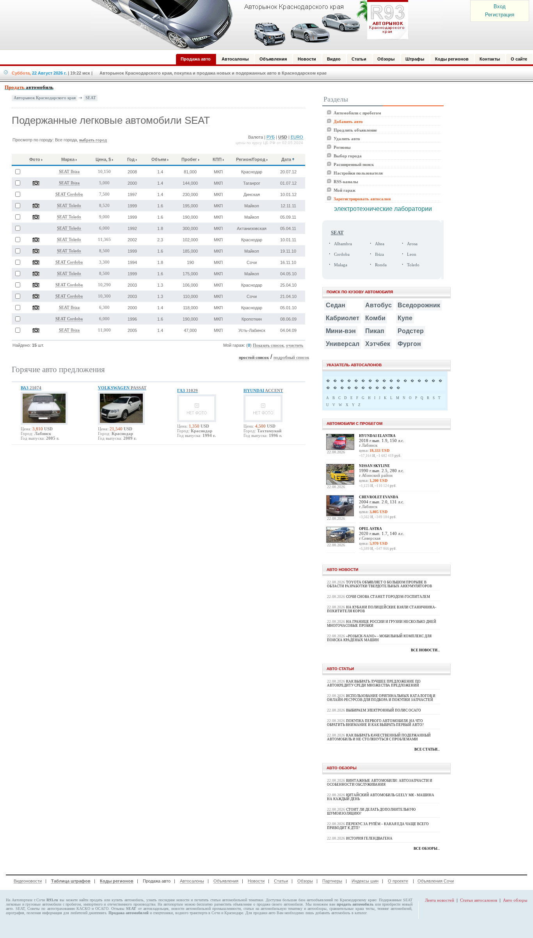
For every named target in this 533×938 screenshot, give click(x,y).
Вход (500, 6)
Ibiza (379, 254)
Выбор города (348, 155)
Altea (379, 244)
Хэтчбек (377, 344)
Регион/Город (250, 159)
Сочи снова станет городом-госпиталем (388, 597)
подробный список (291, 357)
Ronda (381, 265)
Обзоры (305, 881)
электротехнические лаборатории (383, 208)
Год (131, 159)
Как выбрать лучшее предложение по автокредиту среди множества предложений (374, 683)
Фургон (409, 344)
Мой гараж (344, 190)
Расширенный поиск (354, 164)
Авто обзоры (515, 900)
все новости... (425, 650)
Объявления (225, 881)
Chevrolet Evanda (378, 497)
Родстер (411, 331)
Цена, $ (103, 159)
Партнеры (332, 881)
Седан (335, 305)
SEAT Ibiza (69, 171)
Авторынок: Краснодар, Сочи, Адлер (247, 24)
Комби (375, 318)
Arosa (412, 244)
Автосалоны (192, 881)
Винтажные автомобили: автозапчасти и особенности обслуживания (379, 782)
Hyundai (263, 390)
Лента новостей (439, 900)
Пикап (374, 331)
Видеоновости (28, 881)
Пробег (189, 159)
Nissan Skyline (374, 466)
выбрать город (93, 140)
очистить (294, 345)
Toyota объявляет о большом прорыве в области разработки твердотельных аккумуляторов (379, 584)
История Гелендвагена (369, 838)
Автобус (378, 305)
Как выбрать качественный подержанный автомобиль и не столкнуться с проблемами (379, 737)
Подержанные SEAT (395, 900)
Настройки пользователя (358, 173)
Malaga (340, 265)
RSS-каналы (346, 181)
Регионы (342, 147)
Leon (411, 254)
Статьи (281, 881)
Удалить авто (347, 138)
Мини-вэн (341, 331)
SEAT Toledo (69, 205)
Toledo (413, 265)
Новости (256, 881)
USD (282, 137)
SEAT (90, 97)
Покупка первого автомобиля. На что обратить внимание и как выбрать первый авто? (375, 723)
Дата (286, 159)
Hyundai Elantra (377, 436)
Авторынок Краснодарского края (45, 98)
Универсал (342, 344)
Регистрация (499, 15)
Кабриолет (342, 318)
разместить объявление (233, 904)
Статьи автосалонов (478, 900)
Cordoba (342, 254)
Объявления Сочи (436, 881)
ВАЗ (31, 387)
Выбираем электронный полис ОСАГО (383, 710)
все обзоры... (427, 849)
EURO (297, 137)
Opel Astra (370, 529)
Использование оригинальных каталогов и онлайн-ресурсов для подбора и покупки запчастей (381, 698)
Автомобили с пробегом (357, 113)
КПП (217, 159)
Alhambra (343, 244)
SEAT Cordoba (69, 194)
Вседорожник (419, 305)
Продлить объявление (355, 130)
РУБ (270, 137)
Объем (158, 159)
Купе (405, 318)
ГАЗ (187, 390)
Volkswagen (122, 387)
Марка (68, 159)
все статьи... (427, 749)
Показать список (268, 345)
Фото (34, 159)
